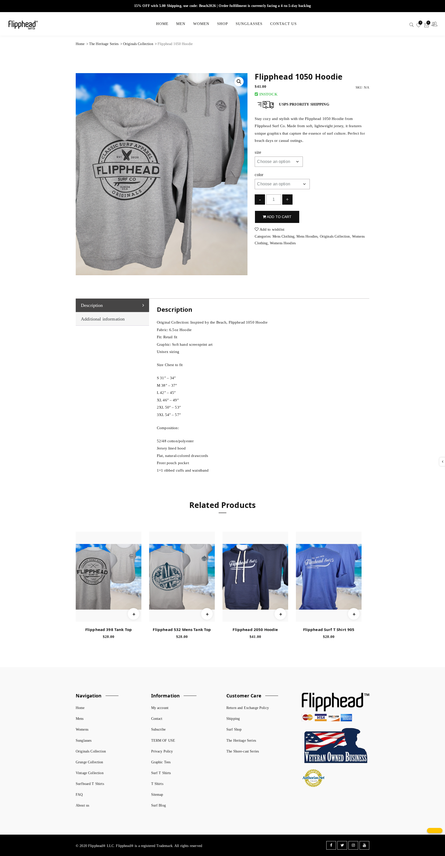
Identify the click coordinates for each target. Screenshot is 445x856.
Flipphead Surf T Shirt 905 (329, 629)
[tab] (112, 305)
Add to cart (279, 217)
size (258, 152)
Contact (156, 718)
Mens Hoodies (307, 236)
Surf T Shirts (161, 773)
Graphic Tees (161, 762)
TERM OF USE (163, 740)
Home (80, 44)
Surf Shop (234, 729)
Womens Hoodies (283, 243)
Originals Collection (138, 44)
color (259, 174)
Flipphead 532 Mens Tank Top (182, 629)
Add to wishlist (271, 229)
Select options (133, 607)
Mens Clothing (283, 236)
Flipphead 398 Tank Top (108, 629)
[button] (239, 81)
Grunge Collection (89, 762)
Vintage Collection (90, 773)
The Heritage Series (104, 44)
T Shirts (157, 784)
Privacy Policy (162, 751)
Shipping (233, 718)
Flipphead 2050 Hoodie (255, 629)
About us (82, 805)
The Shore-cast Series (242, 751)
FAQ (79, 794)
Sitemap (157, 794)
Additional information (103, 319)
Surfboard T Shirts (90, 784)
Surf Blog (158, 805)
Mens (80, 718)
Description (92, 305)
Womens (82, 729)
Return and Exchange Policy (247, 708)
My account (160, 708)
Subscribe (158, 729)
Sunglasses (84, 740)
